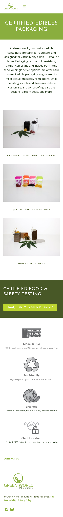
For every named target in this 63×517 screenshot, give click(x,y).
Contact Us (11, 458)
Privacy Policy (24, 500)
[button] (30, 307)
